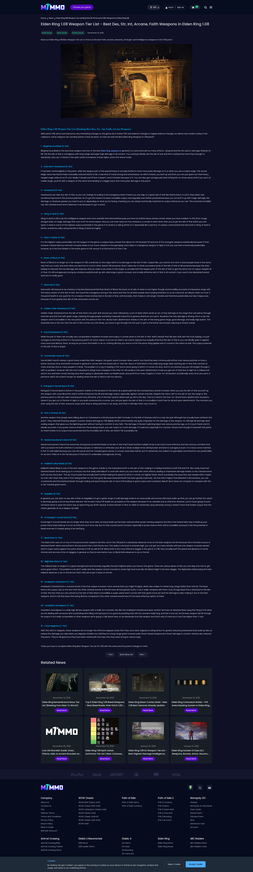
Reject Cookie (174, 864)
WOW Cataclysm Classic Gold (92, 809)
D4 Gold (125, 846)
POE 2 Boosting (165, 816)
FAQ (43, 809)
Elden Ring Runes (165, 846)
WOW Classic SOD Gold (89, 820)
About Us (45, 802)
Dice (192, 820)
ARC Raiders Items (198, 843)
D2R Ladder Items (86, 846)
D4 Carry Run (128, 853)
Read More (62, 710)
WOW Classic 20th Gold (89, 806)
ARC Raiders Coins (198, 846)
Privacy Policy (47, 820)
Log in (171, 7)
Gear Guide (62, 33)
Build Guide (47, 33)
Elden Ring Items (165, 843)
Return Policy (47, 823)
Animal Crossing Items (51, 850)
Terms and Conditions (51, 816)
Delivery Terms (48, 813)
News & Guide (47, 827)
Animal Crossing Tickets (52, 846)
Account (194, 827)
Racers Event (196, 813)
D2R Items (83, 843)
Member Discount (49, 830)
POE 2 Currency (165, 802)
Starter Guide (78, 33)
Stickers (193, 802)
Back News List (126, 654)
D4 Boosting (127, 850)
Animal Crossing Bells (50, 843)
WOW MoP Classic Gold (89, 802)
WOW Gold (84, 823)
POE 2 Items (163, 806)
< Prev (110, 654)
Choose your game (82, 7)
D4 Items (126, 843)
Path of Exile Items (130, 802)
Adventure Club (197, 823)
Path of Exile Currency (132, 806)
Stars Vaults (195, 809)
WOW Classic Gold (87, 813)
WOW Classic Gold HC (89, 816)
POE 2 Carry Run (165, 813)
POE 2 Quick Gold (166, 809)
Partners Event (197, 816)
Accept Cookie (195, 864)
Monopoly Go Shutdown (201, 806)
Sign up (180, 7)
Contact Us (46, 806)
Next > (142, 654)
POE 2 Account (165, 820)
